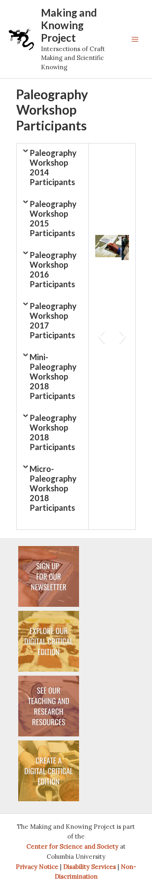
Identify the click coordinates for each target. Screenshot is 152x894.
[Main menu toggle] (135, 39)
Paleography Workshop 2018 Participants (53, 432)
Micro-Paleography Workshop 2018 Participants (53, 488)
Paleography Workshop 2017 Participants (53, 320)
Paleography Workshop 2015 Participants (53, 218)
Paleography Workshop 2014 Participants (53, 167)
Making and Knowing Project (69, 25)
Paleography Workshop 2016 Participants (53, 269)
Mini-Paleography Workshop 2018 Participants (53, 376)
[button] (101, 336)
